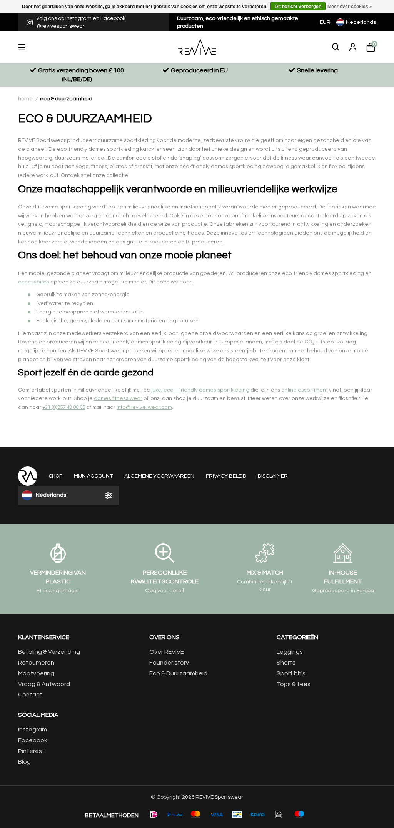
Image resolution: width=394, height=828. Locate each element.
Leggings (290, 652)
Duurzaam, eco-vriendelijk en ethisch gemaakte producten (237, 22)
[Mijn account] (352, 47)
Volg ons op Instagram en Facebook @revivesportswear (80, 22)
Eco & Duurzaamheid (66, 99)
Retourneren (36, 663)
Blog (24, 762)
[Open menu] (27, 47)
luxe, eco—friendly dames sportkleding (200, 390)
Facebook (32, 740)
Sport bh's (291, 673)
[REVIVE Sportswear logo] (197, 47)
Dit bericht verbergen (298, 6)
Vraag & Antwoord (44, 684)
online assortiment (304, 390)
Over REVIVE (166, 652)
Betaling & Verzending (49, 652)
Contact (30, 694)
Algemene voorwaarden (159, 476)
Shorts (286, 663)
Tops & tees (294, 684)
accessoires (33, 282)
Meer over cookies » (349, 6)
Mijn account (93, 476)
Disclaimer (273, 476)
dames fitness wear (118, 398)
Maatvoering (36, 673)
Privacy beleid (226, 476)
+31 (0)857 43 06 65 (63, 407)
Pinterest (31, 751)
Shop (55, 476)
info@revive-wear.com (144, 407)
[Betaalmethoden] (154, 814)
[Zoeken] (336, 47)
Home (25, 99)
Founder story (169, 663)
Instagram (32, 729)
